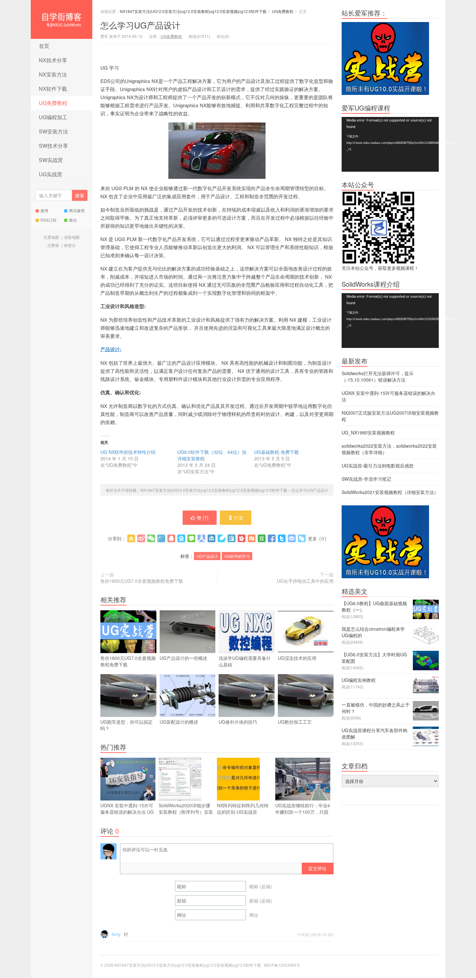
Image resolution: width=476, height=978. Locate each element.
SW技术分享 (53, 145)
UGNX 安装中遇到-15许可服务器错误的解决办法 (127, 812)
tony (116, 934)
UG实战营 (50, 174)
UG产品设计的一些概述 (183, 658)
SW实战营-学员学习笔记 (366, 479)
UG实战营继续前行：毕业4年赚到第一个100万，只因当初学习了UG (302, 812)
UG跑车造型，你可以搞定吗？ (126, 725)
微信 (73, 220)
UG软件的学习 (237, 556)
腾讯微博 (77, 210)
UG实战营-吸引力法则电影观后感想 (378, 465)
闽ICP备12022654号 (282, 965)
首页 (44, 46)
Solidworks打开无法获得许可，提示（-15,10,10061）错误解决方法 (378, 376)
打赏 (238, 517)
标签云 (70, 245)
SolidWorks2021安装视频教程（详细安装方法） (390, 492)
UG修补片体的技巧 (238, 722)
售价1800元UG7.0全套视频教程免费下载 (141, 581)
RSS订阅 (48, 220)
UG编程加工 (53, 117)
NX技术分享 (53, 60)
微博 (44, 210)
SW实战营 (51, 160)
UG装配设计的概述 (179, 722)
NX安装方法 (53, 74)
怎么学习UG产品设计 (140, 25)
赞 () (203, 517)
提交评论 (317, 868)
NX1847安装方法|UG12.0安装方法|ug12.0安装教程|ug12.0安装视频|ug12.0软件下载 (61, 19)
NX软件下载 (53, 88)
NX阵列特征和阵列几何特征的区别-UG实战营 (242, 808)
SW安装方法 (53, 131)
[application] (390, 144)
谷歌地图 (72, 237)
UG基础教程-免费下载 (276, 452)
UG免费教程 (53, 103)
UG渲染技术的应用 (297, 658)
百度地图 (51, 237)
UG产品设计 (207, 556)
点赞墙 (53, 245)
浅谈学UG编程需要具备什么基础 (245, 661)
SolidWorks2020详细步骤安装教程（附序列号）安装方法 (186, 812)
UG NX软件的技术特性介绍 (127, 452)
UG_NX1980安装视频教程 (368, 432)
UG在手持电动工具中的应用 (305, 581)
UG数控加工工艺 (295, 722)
